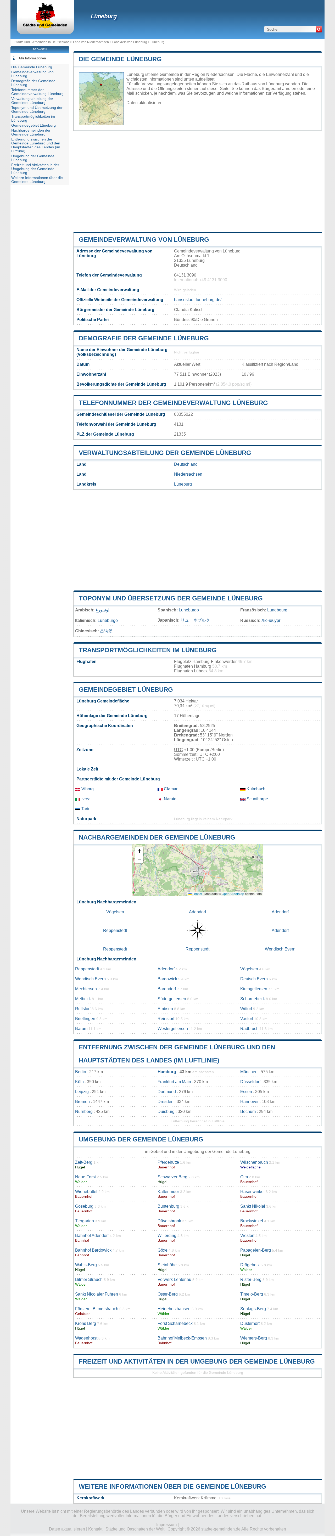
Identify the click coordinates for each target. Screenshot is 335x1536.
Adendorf (197, 912)
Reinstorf (166, 1018)
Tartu (85, 809)
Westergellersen (173, 1028)
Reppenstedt (115, 930)
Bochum (248, 1111)
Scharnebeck (252, 999)
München (249, 1072)
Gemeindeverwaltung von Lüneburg (144, 239)
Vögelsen (115, 912)
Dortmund (167, 1091)
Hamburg (167, 1072)
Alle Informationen (32, 58)
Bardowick (167, 979)
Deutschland (186, 464)
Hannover (249, 1101)
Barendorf (167, 989)
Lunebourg (277, 610)
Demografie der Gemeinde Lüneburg (144, 338)
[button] (139, 851)
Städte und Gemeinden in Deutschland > (43, 42)
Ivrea (85, 799)
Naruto (169, 799)
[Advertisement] (197, 181)
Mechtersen (86, 989)
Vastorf (246, 1018)
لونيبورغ (102, 610)
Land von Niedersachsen (91, 42)
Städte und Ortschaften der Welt (134, 1529)
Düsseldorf (250, 1081)
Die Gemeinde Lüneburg (120, 59)
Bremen (82, 1101)
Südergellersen (172, 999)
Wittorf (246, 1008)
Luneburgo (189, 610)
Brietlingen (85, 1018)
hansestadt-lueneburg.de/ (197, 299)
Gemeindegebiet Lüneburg (126, 689)
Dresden (166, 1101)
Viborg (87, 789)
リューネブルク (195, 620)
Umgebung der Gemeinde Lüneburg (141, 1139)
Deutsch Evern (254, 979)
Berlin (80, 1072)
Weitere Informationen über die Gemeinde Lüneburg (172, 1486)
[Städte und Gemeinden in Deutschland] (45, 27)
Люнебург (271, 620)
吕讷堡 (106, 631)
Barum (81, 1028)
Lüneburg (104, 16)
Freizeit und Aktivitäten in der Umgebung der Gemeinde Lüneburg (197, 1361)
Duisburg (166, 1111)
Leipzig (82, 1091)
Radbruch (249, 1028)
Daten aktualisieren (144, 102)
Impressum (166, 1524)
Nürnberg (84, 1111)
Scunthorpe (256, 799)
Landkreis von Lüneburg (129, 42)
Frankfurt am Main (174, 1081)
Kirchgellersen (253, 989)
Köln (79, 1081)
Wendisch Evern (280, 949)
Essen (246, 1091)
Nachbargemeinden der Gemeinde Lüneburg (157, 837)
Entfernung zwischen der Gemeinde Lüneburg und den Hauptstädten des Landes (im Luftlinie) (35, 145)
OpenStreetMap (233, 893)
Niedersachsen (188, 474)
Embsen (165, 1008)
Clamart (170, 789)
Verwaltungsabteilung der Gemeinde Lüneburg (165, 452)
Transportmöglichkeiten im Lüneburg (148, 650)
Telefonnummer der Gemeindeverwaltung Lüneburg (173, 402)
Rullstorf (83, 1008)
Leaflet (197, 893)
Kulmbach (255, 789)
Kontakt (95, 1529)
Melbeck (83, 999)
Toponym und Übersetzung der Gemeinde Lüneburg (171, 598)
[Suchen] (319, 29)
